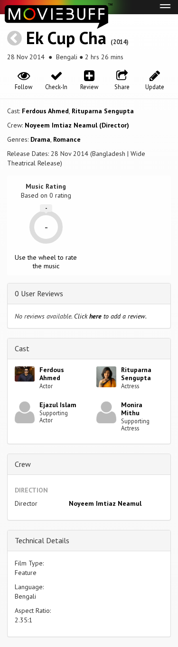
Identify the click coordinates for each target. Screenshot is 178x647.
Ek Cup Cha (66, 38)
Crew (23, 464)
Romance (67, 139)
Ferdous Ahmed (45, 111)
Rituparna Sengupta (103, 111)
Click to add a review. (110, 316)
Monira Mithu (131, 409)
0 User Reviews (39, 293)
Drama (40, 139)
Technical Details (42, 540)
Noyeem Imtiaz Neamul (105, 503)
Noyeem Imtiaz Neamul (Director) (77, 125)
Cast (22, 348)
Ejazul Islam (57, 405)
